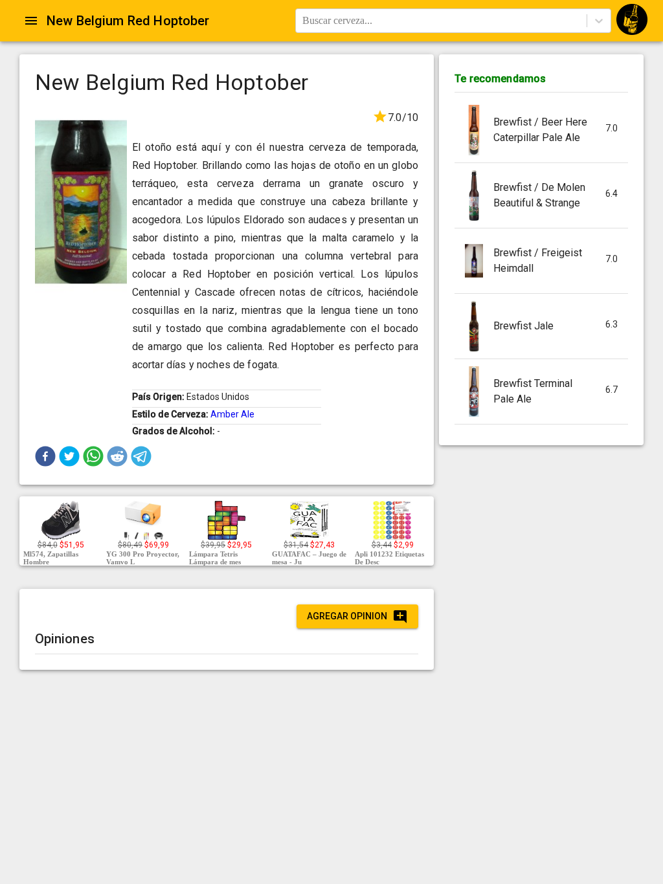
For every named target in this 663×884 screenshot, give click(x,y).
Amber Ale (232, 414)
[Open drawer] (31, 20)
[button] (45, 456)
